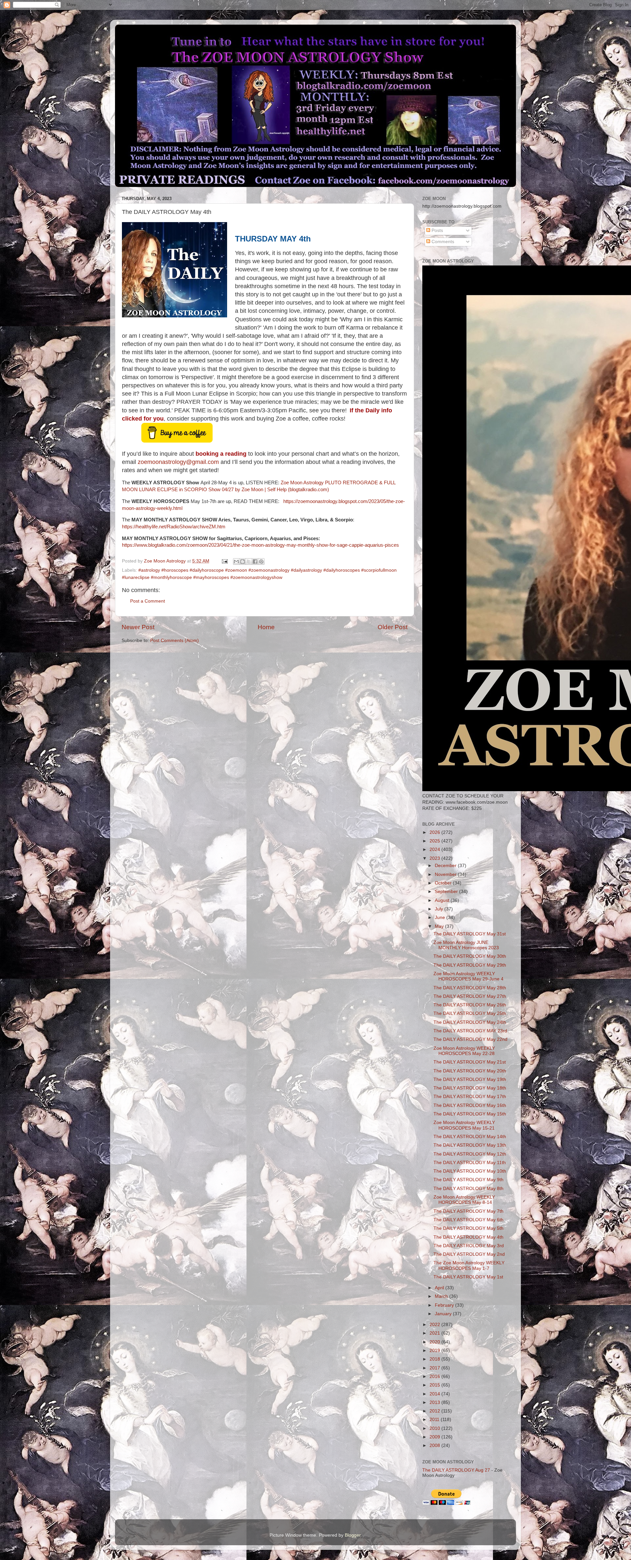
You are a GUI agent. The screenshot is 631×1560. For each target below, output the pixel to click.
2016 (435, 1376)
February (445, 1305)
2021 (435, 1333)
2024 (435, 849)
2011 (435, 1419)
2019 (435, 1350)
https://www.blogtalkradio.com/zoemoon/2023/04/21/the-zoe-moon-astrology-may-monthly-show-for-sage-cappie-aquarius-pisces (260, 545)
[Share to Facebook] (255, 561)
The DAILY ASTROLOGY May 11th (469, 1162)
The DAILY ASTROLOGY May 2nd (469, 1254)
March (442, 1296)
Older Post (393, 627)
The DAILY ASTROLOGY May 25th (469, 1013)
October (444, 883)
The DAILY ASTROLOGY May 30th (469, 956)
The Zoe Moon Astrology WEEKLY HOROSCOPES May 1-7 (468, 1265)
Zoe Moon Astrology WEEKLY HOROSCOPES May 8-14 (464, 1200)
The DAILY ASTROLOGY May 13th (469, 1145)
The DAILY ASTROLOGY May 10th (469, 1171)
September (447, 891)
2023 (435, 858)
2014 (435, 1393)
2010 (435, 1428)
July (439, 908)
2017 (435, 1367)
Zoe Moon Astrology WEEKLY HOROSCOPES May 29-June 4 (468, 976)
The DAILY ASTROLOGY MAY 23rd (470, 1030)
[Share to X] (248, 561)
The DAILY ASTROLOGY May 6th (468, 1219)
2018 (435, 1359)
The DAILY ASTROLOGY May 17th (469, 1096)
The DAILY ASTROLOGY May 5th (468, 1228)
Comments (442, 241)
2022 (435, 1324)
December (446, 865)
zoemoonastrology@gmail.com (178, 462)
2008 (435, 1445)
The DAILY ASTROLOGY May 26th (469, 1004)
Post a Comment (147, 601)
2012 (435, 1411)
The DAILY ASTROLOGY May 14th (469, 1136)
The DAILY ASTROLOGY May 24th (469, 1022)
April (440, 1287)
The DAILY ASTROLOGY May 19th (469, 1079)
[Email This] (236, 561)
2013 (435, 1402)
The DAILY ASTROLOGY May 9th (468, 1179)
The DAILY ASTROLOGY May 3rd (468, 1245)
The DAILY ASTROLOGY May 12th (469, 1154)
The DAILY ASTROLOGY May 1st (468, 1276)
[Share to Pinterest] (261, 561)
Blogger (353, 1535)
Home (266, 627)
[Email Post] (224, 561)
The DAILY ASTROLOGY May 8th (468, 1188)
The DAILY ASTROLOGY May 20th (469, 1070)
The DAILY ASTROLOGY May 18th (469, 1088)
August (443, 900)
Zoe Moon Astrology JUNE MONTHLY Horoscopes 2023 (466, 945)
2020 (435, 1342)
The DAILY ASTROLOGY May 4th (468, 1237)
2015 (435, 1385)
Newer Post (138, 627)
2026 (435, 832)
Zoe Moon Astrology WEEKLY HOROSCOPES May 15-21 (464, 1125)
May (440, 926)
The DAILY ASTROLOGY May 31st (469, 933)
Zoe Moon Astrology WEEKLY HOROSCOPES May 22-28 (464, 1051)
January (444, 1313)
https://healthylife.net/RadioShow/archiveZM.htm (173, 526)
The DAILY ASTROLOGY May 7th (468, 1211)
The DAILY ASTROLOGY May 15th (469, 1114)
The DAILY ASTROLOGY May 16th (469, 1105)
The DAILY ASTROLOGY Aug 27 (456, 1470)
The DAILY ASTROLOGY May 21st (469, 1062)
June (440, 917)
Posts (436, 230)
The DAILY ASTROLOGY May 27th (469, 996)
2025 (435, 840)
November (446, 874)
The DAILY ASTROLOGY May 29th (469, 965)
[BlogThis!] (242, 561)
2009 (435, 1436)
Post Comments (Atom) (174, 640)
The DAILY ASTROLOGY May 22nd (470, 1039)
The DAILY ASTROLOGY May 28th (469, 987)
